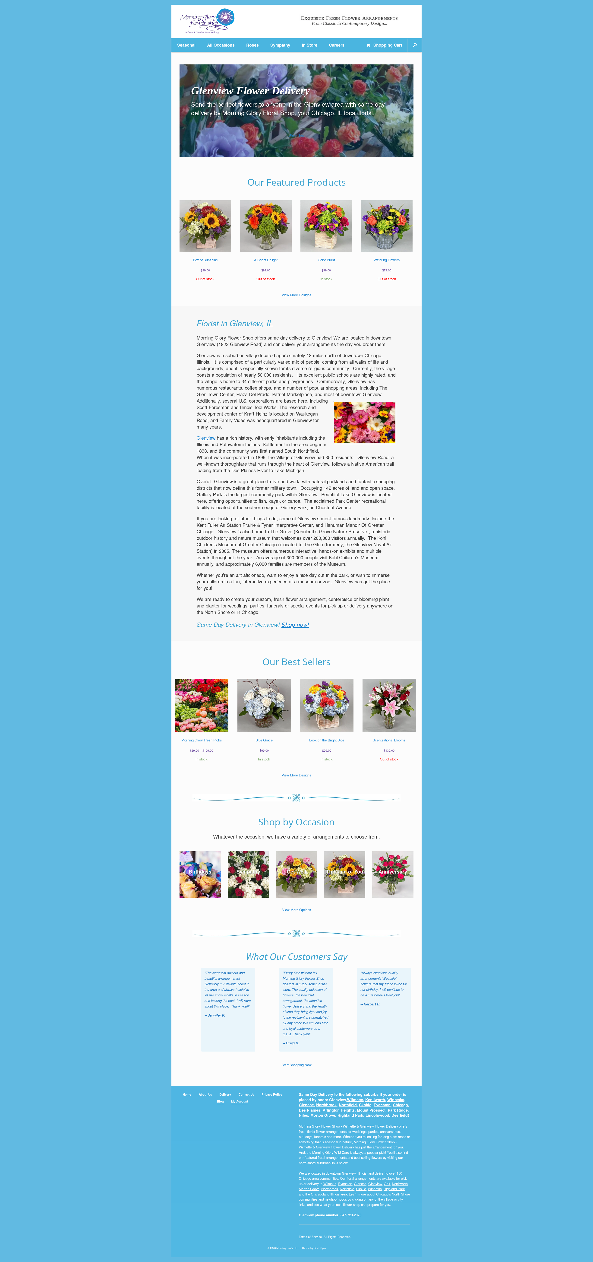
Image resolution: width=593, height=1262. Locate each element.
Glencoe (306, 1104)
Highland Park (350, 1115)
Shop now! (295, 624)
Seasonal (186, 45)
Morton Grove (322, 1115)
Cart (387, 45)
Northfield (348, 1104)
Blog (220, 1101)
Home (187, 1094)
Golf (387, 1183)
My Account (239, 1101)
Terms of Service (310, 1236)
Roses (252, 45)
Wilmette (355, 1099)
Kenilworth (375, 1099)
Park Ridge (398, 1110)
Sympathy (280, 45)
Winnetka (395, 1099)
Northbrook (326, 1104)
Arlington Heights (339, 1110)
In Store (309, 45)
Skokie (365, 1104)
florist (311, 1131)
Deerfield (399, 1115)
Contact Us (246, 1094)
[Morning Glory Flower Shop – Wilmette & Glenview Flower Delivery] (207, 21)
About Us (205, 1094)
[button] (415, 45)
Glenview (206, 437)
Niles (303, 1115)
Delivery (225, 1094)
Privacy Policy (272, 1094)
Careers (336, 45)
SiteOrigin (320, 1248)
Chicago (400, 1104)
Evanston (382, 1104)
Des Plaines (309, 1110)
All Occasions (221, 45)
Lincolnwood (377, 1115)
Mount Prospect (371, 1110)
